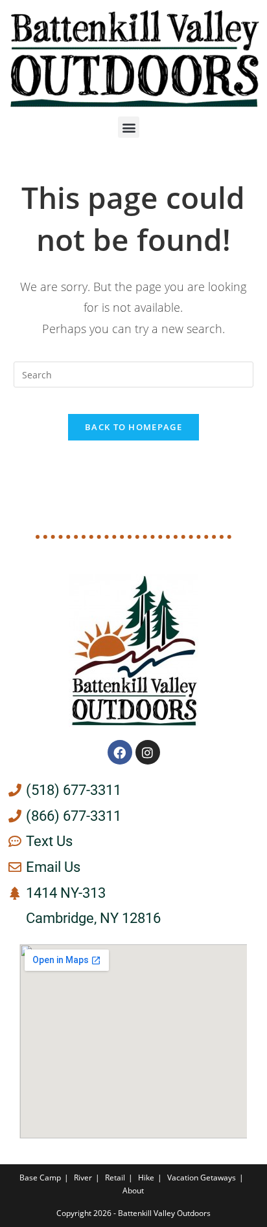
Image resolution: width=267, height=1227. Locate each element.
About (133, 1190)
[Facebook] (120, 752)
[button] (128, 127)
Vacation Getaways (201, 1177)
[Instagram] (147, 752)
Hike (146, 1177)
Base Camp (40, 1177)
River (83, 1177)
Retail (115, 1177)
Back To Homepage (133, 427)
